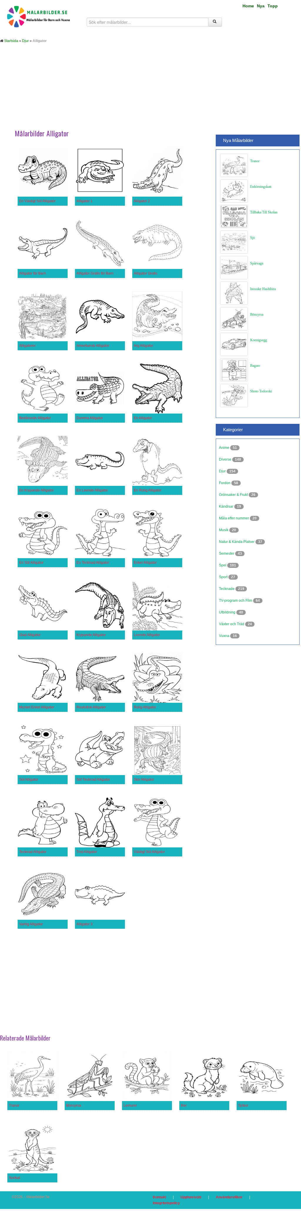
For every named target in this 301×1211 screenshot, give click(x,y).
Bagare (255, 366)
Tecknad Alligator (32, 852)
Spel (223, 565)
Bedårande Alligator (35, 418)
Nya (261, 6)
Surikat (14, 1178)
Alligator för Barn (32, 273)
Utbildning (227, 612)
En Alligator (143, 418)
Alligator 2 (142, 201)
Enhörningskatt (260, 187)
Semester (227, 553)
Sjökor (243, 1105)
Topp (272, 6)
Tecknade (227, 589)
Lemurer (130, 1105)
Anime (224, 448)
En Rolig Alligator (147, 490)
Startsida (11, 41)
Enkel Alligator (145, 563)
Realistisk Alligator (91, 707)
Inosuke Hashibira (263, 289)
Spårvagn (256, 263)
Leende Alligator (147, 635)
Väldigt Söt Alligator (149, 852)
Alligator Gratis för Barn (94, 273)
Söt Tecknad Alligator (93, 779)
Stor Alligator (144, 779)
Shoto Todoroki (261, 391)
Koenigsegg (258, 340)
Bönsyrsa (256, 314)
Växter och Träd (232, 624)
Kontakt (159, 1197)
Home (248, 6)
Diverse (225, 459)
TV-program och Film (236, 600)
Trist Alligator (86, 852)
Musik (224, 530)
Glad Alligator (30, 635)
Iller (184, 1105)
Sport (223, 577)
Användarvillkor (229, 1197)
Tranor (255, 161)
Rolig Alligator (145, 707)
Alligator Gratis (145, 273)
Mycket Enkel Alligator (36, 707)
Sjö (252, 238)
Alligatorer (27, 346)
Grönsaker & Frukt (234, 495)
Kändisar (226, 506)
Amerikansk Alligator (92, 346)
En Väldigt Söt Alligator (37, 201)
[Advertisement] (150, 90)
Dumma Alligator (89, 418)
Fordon (225, 483)
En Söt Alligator (31, 563)
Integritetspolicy (166, 1203)
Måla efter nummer (234, 518)
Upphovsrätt (190, 1197)
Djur (25, 41)
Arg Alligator (143, 346)
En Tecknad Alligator (92, 563)
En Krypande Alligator (36, 490)
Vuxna (224, 636)
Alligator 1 (84, 201)
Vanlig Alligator (31, 924)
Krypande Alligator (91, 635)
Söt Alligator (28, 779)
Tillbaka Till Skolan (263, 212)
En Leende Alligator (92, 490)
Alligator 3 (84, 924)
